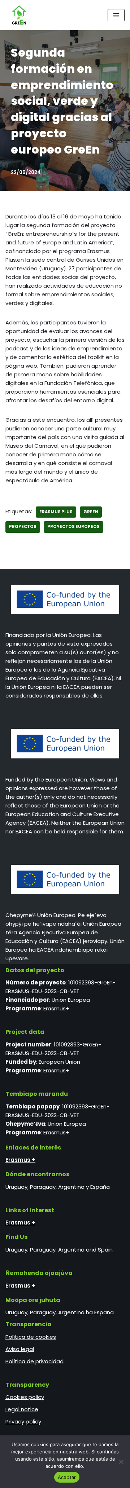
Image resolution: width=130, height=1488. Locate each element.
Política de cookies (30, 1337)
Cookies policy (24, 1397)
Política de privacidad (34, 1361)
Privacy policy (23, 1421)
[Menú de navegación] (116, 15)
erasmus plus (56, 512)
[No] (121, 1461)
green (90, 512)
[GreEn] (17, 15)
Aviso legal (19, 1349)
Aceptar (67, 1477)
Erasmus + (20, 1160)
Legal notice (21, 1409)
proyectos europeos (73, 527)
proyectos (22, 527)
